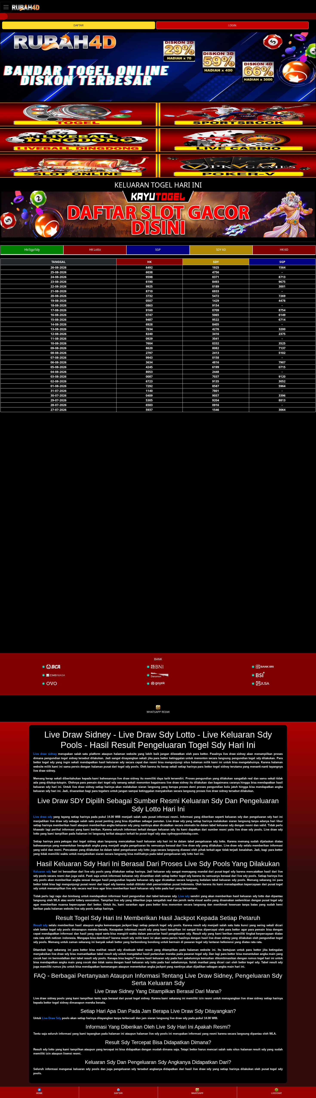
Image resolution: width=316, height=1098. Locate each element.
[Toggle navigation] (6, 7)
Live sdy (183, 896)
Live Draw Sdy (51, 1018)
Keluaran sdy (42, 871)
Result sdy (40, 925)
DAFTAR (79, 25)
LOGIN (232, 25)
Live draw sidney (45, 753)
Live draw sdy (42, 816)
